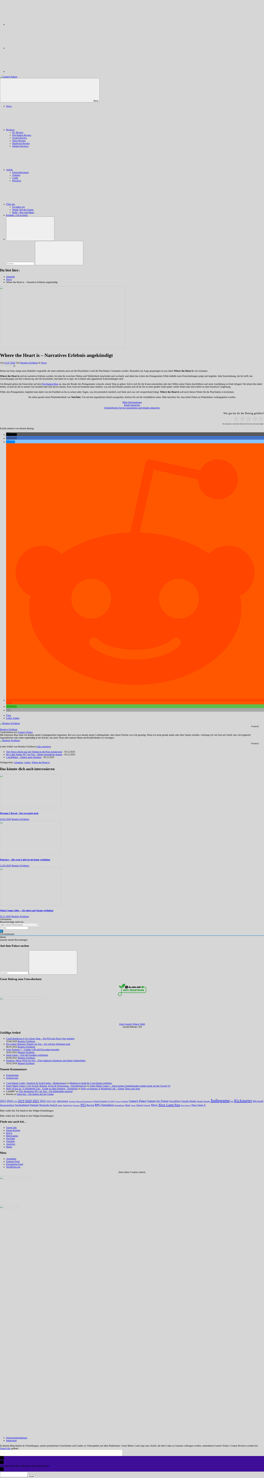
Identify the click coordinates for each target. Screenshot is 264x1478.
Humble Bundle (203, 1101)
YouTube (10, 1138)
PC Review (17, 132)
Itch (232, 1101)
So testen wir (18, 207)
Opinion (16, 175)
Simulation (107, 1105)
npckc (60, 1105)
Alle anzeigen (43, 746)
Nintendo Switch (48, 1105)
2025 (54, 1101)
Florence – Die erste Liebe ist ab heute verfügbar (25, 859)
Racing (90, 1105)
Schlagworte (12, 1078)
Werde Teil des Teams (22, 209)
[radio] (236, 419)
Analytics (10, 1144)
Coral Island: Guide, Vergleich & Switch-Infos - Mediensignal (36, 1083)
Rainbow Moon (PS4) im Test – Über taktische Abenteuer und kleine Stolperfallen (46, 1060)
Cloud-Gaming (100, 1101)
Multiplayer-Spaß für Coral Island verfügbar (90, 1083)
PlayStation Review (21, 135)
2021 (35, 1101)
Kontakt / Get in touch (17, 215)
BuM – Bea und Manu (23, 212)
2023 (48, 1101)
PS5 (83, 1105)
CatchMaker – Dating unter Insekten (23, 757)
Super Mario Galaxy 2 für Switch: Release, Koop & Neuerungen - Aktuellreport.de (46, 1086)
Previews (16, 180)
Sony (128, 1105)
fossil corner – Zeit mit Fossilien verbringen (27, 1055)
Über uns (10, 204)
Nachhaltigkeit (22, 1105)
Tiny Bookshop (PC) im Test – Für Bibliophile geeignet (46, 1091)
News (9, 106)
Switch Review (19, 138)
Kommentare (12, 1075)
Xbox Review (19, 140)
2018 (15, 1101)
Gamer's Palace (25, 732)
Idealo (9, 1147)
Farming (124, 1101)
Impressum (11, 1440)
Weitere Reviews (20, 146)
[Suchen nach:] (20, 263)
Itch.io (9, 1133)
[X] (29, 48)
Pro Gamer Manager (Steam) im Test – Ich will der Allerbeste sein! (38, 1044)
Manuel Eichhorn (26, 1052)
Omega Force (68, 1105)
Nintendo (34, 1105)
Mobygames (12, 1136)
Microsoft (258, 1101)
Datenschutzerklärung (16, 1437)
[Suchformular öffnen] (30, 229)
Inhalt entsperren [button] (132, 405)
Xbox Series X (198, 1105)
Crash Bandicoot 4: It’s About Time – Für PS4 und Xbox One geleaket (40, 1038)
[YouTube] (29, 71)
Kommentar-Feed (14, 1164)
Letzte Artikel (12, 718)
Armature (18, 762)
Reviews (10, 129)
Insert (31, 1476)
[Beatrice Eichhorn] (10, 723)
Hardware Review (21, 143)
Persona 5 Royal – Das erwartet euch (19, 813)
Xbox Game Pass (169, 1105)
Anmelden (11, 1158)
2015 (3, 1101)
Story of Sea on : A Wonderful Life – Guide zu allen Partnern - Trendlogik (42, 1088)
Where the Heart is (41, 762)
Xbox (154, 1105)
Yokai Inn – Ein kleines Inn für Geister (35, 1094)
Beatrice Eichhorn (29, 362)
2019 (21, 1101)
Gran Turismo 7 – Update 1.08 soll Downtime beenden (32, 1049)
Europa (118, 1101)
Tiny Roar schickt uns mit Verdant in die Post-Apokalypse (34, 751)
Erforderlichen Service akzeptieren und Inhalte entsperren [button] (132, 408)
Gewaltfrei (174, 1101)
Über (8, 715)
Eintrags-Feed (13, 1161)
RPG (98, 1105)
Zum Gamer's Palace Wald (132, 1024)
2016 (10, 1101)
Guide (15, 178)
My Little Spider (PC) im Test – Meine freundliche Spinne (34, 754)
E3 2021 (111, 1101)
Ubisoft (139, 1105)
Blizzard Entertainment (84, 1101)
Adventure (62, 1101)
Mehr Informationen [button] (132, 402)
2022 (43, 1101)
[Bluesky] (29, 24)
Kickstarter (243, 1101)
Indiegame (220, 1100)
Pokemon (76, 1105)
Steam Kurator (13, 1130)
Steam (133, 1105)
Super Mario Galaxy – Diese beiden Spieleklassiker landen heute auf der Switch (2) (130, 1086)
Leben (27, 762)
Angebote (72, 1101)
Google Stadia (188, 1101)
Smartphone (120, 1105)
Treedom (10, 1141)
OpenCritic (11, 1127)
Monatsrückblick (7, 1105)
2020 (28, 1101)
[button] (11, 434)
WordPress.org (13, 1167)
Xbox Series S (186, 1105)
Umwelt (147, 1105)
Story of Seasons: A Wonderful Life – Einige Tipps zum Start (110, 1088)
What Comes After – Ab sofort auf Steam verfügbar (26, 910)
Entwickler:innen (20, 172)
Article (9, 169)
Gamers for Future (157, 1101)
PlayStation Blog (50, 384)
